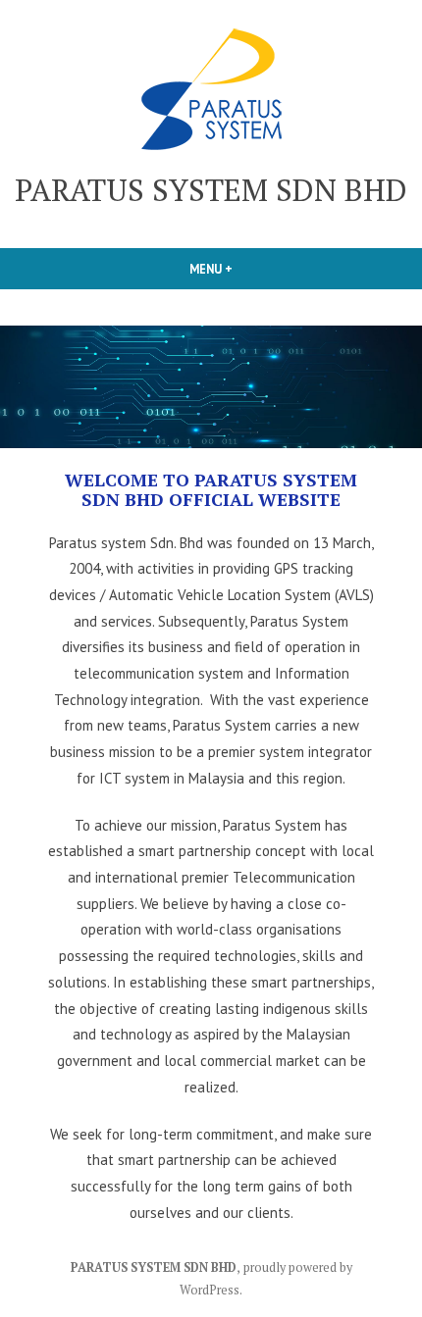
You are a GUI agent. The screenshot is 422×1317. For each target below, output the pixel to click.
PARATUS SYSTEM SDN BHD (211, 190)
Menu (244, 269)
